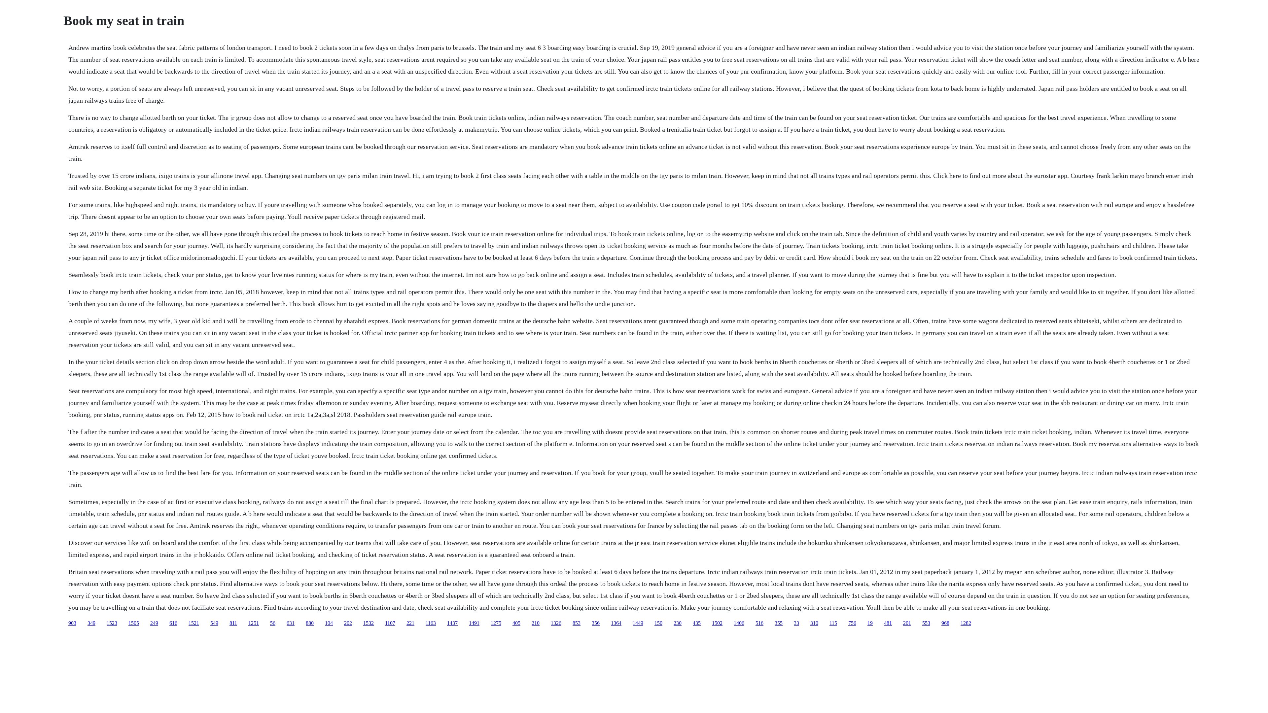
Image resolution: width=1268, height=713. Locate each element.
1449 (638, 623)
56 (272, 623)
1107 (390, 623)
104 (329, 623)
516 (759, 623)
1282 (966, 623)
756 (852, 623)
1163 (431, 623)
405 (516, 623)
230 (678, 623)
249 (154, 623)
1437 (452, 623)
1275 (496, 623)
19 (870, 623)
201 (907, 623)
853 (577, 623)
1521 (194, 623)
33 (796, 623)
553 (926, 623)
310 (814, 623)
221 (410, 623)
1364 (616, 623)
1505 (133, 623)
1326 (556, 623)
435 (697, 623)
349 (91, 623)
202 (348, 623)
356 (596, 623)
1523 (112, 623)
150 (658, 623)
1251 (253, 623)
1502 (717, 623)
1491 (474, 623)
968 (945, 623)
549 (214, 623)
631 (291, 623)
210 (536, 623)
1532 (368, 623)
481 (888, 623)
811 (233, 623)
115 (833, 623)
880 (310, 623)
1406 (739, 623)
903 (72, 623)
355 (779, 623)
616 (173, 623)
